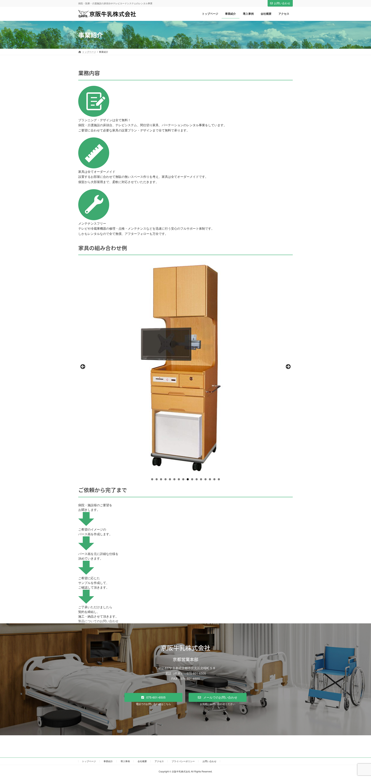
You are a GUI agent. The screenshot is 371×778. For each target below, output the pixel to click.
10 (192, 479)
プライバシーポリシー (183, 761)
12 (201, 479)
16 (219, 479)
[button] (153, 697)
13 (205, 479)
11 (197, 479)
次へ (288, 367)
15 (214, 479)
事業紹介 (108, 761)
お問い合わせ (282, 3)
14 (210, 479)
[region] (185, 368)
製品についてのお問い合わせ (98, 621)
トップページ (89, 761)
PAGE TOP (359, 751)
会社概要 (142, 761)
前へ (83, 367)
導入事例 (125, 761)
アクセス (159, 761)
